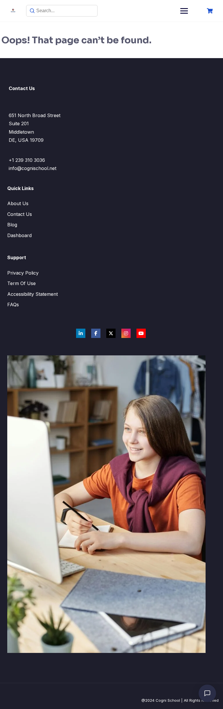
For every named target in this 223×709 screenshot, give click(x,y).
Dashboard (19, 235)
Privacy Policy (23, 273)
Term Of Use (21, 283)
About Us (17, 203)
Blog (12, 225)
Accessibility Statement (32, 294)
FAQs (13, 304)
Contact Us (19, 214)
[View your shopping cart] (210, 11)
